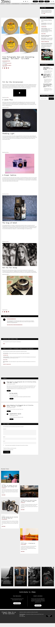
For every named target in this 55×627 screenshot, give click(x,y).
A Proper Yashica (9, 175)
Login (52, 1)
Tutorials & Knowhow (25, 3)
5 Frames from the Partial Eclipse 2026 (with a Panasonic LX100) (28, 501)
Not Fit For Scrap (9, 267)
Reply (9, 390)
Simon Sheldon (46, 67)
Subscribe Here (49, 616)
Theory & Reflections (15, 3)
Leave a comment (4, 65)
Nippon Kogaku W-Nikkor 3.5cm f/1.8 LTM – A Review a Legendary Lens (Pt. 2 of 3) (47, 76)
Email (4, 441)
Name (4, 436)
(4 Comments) (9, 65)
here (8, 97)
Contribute (35, 1)
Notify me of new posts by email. (8, 449)
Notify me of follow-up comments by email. (10, 448)
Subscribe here (17, 603)
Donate (47, 1)
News (6, 64)
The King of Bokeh (9, 223)
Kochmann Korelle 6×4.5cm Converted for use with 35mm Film (10, 518)
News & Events (40, 3)
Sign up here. (5, 359)
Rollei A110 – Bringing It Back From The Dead (48, 69)
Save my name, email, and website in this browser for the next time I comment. (16, 445)
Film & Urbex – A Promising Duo (28, 543)
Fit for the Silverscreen (12, 82)
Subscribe (41, 1)
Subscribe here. (5, 355)
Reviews (8, 3)
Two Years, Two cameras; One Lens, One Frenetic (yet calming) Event (9, 486)
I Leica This (7, 100)
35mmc (2, 3)
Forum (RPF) (52, 3)
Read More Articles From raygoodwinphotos (14, 324)
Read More (22, 509)
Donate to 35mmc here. (7, 364)
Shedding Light (8, 133)
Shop (46, 3)
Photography (33, 3)
